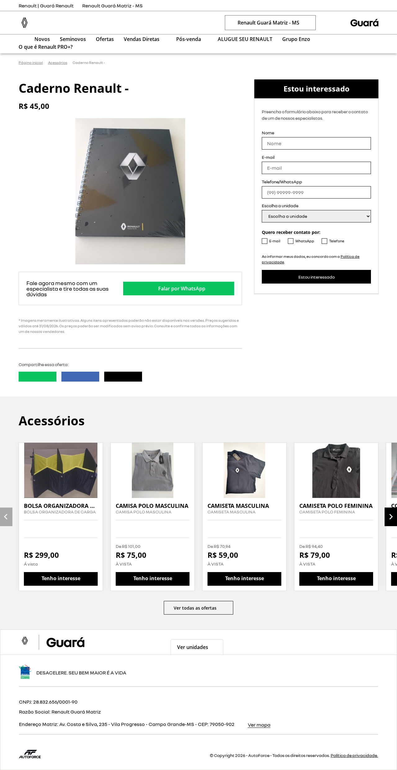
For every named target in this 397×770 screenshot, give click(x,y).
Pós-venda (188, 39)
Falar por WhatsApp (181, 288)
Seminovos (73, 39)
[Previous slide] (6, 517)
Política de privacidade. (354, 755)
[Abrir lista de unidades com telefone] (327, 22)
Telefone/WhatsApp (282, 181)
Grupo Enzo (296, 39)
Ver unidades (192, 647)
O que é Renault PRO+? (46, 46)
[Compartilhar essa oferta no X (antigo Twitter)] (123, 377)
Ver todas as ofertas (195, 608)
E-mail (268, 157)
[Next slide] (391, 517)
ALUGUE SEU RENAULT (245, 39)
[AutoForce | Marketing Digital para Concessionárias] (30, 753)
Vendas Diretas (141, 39)
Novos (42, 39)
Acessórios (57, 63)
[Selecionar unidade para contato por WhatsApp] (339, 22)
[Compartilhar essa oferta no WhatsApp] (37, 377)
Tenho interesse (61, 578)
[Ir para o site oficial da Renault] (364, 22)
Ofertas (105, 39)
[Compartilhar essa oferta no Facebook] (80, 377)
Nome (268, 132)
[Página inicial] (22, 39)
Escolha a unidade (280, 205)
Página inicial (31, 63)
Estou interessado (316, 277)
